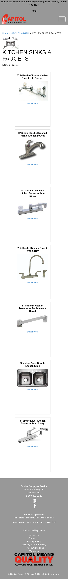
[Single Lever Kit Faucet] (32, 435)
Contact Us (34, 538)
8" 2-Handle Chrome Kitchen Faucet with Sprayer (32, 76)
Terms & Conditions (34, 547)
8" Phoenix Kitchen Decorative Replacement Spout (32, 308)
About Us (34, 535)
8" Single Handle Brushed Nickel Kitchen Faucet (32, 134)
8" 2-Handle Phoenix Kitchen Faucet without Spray (32, 193)
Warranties (34, 551)
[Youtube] (34, 502)
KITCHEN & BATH (20, 33)
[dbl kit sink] (32, 377)
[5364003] (32, 207)
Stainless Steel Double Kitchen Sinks (32, 364)
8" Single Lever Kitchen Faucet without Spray (33, 422)
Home (5, 33)
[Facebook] (35, 506)
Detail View (32, 103)
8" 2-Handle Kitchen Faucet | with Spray (32, 249)
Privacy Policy (34, 541)
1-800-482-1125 (34, 495)
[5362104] (32, 150)
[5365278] (32, 321)
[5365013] (32, 266)
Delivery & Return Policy (34, 544)
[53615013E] (32, 90)
